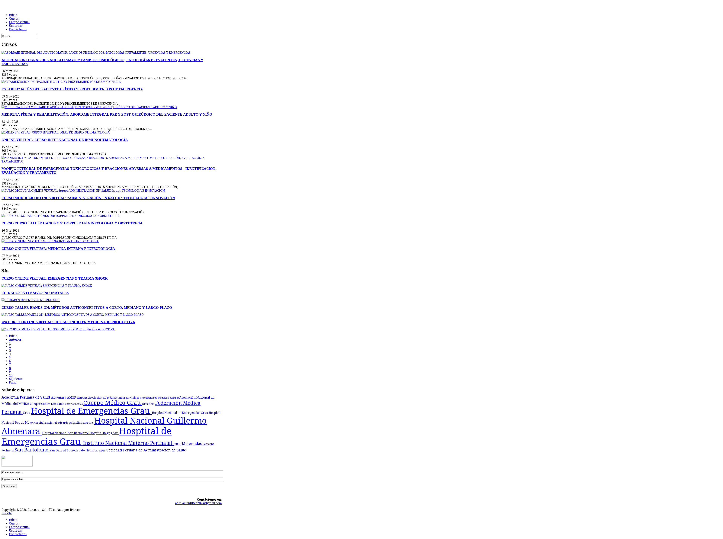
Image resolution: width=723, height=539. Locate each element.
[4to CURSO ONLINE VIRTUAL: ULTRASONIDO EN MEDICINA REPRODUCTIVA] (58, 329)
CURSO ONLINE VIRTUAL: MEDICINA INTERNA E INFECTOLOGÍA (58, 249)
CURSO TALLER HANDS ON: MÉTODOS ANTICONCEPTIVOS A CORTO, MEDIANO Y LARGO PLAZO (87, 308)
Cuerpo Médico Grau (112, 402)
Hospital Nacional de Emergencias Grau (180, 413)
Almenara (59, 397)
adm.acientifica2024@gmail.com (198, 503)
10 (10, 375)
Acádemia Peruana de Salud (26, 397)
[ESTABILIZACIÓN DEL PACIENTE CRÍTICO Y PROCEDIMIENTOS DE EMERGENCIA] (61, 82)
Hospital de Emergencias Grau (91, 411)
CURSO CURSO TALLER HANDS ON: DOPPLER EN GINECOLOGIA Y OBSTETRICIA (72, 223)
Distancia (148, 403)
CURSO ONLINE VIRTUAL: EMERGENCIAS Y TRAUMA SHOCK (55, 278)
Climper (35, 403)
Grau (27, 413)
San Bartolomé (32, 450)
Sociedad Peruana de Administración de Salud (146, 450)
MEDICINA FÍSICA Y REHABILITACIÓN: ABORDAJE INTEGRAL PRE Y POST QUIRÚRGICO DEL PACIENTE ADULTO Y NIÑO (107, 114)
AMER (72, 397)
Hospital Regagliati (104, 433)
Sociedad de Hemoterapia (86, 450)
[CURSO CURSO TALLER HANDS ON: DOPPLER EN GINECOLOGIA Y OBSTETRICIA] (61, 216)
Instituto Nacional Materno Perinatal (128, 443)
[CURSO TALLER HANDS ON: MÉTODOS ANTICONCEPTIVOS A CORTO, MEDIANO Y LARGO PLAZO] (73, 314)
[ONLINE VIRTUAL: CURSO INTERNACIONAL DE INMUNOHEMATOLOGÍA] (56, 132)
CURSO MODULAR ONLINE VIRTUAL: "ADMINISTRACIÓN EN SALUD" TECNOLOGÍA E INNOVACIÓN (88, 198)
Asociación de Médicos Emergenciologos (115, 397)
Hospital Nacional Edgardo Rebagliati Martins (64, 422)
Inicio (13, 336)
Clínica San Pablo (53, 403)
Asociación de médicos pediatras (160, 397)
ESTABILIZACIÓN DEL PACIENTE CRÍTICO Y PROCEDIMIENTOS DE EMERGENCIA (72, 89)
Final (12, 382)
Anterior (15, 339)
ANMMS (82, 397)
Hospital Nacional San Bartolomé (65, 433)
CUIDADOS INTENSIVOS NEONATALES (35, 293)
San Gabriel (58, 450)
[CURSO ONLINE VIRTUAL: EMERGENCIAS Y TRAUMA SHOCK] (47, 285)
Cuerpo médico (74, 404)
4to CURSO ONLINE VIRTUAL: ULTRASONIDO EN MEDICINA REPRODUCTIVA (68, 322)
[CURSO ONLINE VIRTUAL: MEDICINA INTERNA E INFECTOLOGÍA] (50, 241)
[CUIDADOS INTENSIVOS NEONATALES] (31, 300)
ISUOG (178, 444)
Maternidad (192, 443)
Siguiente (16, 379)
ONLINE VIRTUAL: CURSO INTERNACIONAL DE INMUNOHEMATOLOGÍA (65, 140)
